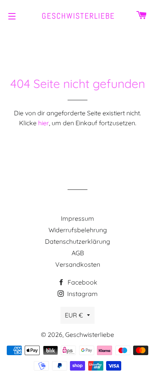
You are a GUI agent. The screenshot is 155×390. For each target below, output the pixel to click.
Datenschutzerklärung (77, 241)
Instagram (82, 294)
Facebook (81, 282)
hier (43, 123)
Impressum (77, 218)
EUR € (74, 315)
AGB (78, 253)
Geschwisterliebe (77, 16)
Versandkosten (77, 264)
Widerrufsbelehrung (77, 230)
